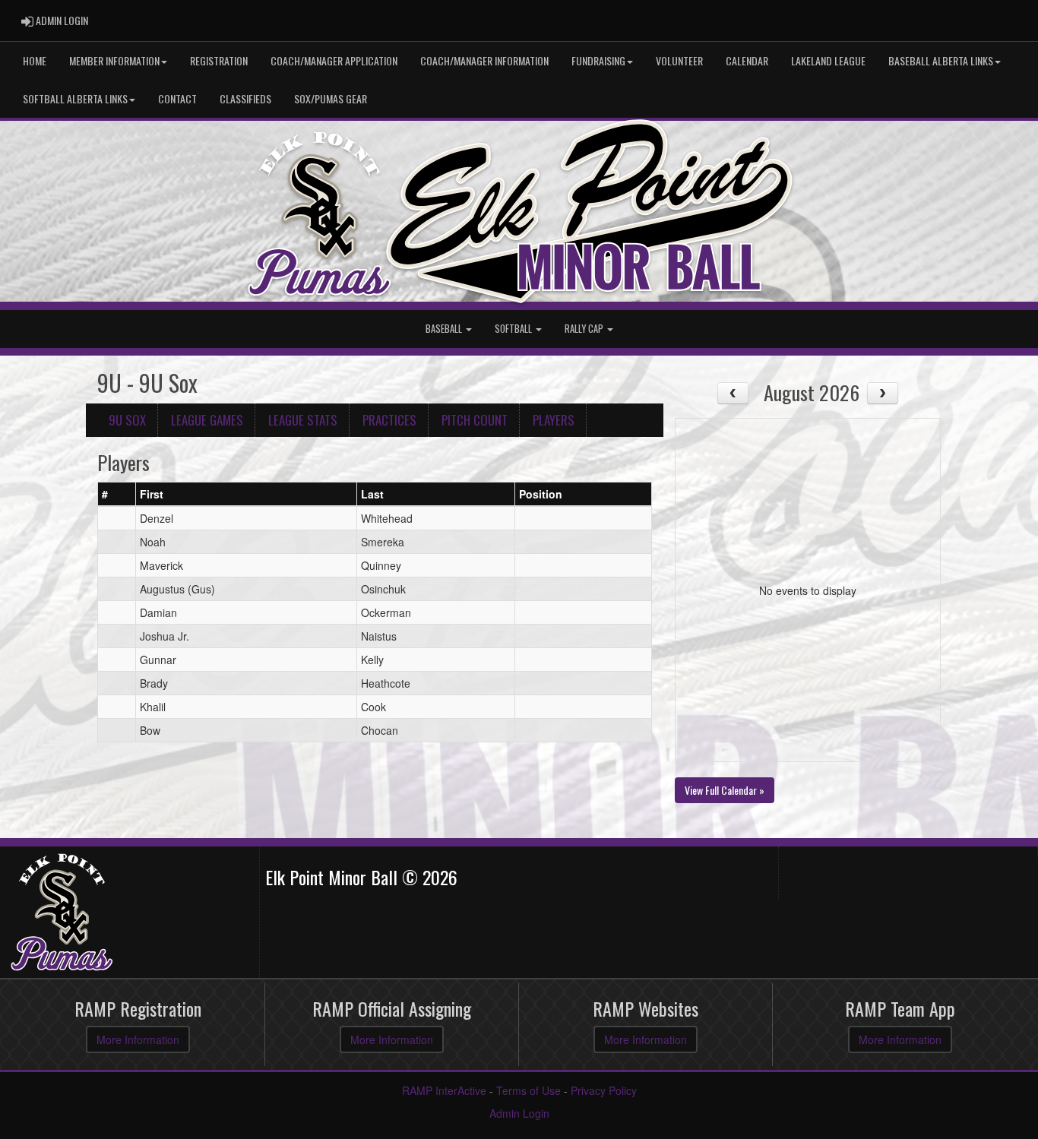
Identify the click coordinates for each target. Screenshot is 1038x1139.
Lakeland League (828, 60)
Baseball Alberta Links (940, 60)
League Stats (302, 419)
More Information (138, 1039)
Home (34, 60)
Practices (389, 419)
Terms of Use (528, 1090)
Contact (177, 98)
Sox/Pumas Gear (330, 98)
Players (553, 419)
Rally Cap (585, 328)
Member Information (114, 60)
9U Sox (127, 419)
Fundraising (598, 60)
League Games (207, 419)
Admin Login (519, 1113)
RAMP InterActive (444, 1090)
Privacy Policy (604, 1090)
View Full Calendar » (724, 790)
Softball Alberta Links (75, 98)
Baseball (445, 328)
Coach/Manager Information (484, 60)
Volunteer (679, 60)
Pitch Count (474, 419)
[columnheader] (117, 494)
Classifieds (245, 98)
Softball (514, 328)
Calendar (747, 60)
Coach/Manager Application (334, 60)
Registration (219, 60)
